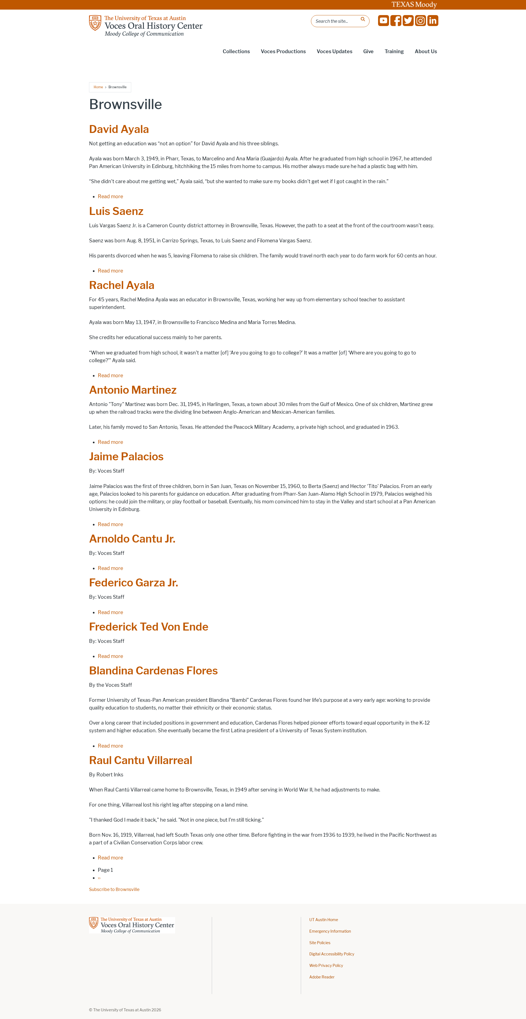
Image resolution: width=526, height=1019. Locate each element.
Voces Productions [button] (283, 52)
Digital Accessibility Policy (331, 954)
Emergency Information (330, 931)
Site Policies (319, 943)
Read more (110, 197)
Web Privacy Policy (326, 965)
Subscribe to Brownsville (114, 889)
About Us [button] (426, 52)
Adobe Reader (322, 977)
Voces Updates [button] (334, 52)
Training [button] (394, 52)
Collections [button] (236, 52)
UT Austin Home (323, 920)
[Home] (146, 26)
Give (368, 52)
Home (98, 87)
